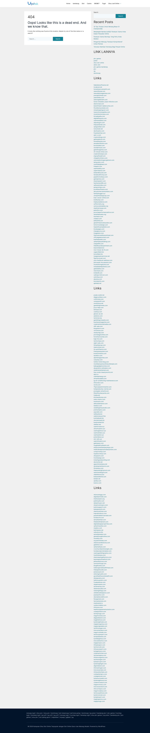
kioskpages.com (99, 229)
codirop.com (98, 312)
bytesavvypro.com (100, 661)
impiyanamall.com (99, 125)
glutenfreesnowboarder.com (103, 223)
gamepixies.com (99, 179)
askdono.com (98, 316)
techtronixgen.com (100, 628)
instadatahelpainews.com (102, 266)
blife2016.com (98, 221)
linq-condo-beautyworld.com (103, 372)
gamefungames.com (100, 150)
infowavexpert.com (100, 649)
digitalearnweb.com (100, 497)
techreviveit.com (99, 647)
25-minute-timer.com (101, 152)
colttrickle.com (98, 299)
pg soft (44, 715)
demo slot (97, 65)
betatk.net (97, 479)
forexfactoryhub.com (101, 337)
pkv (95, 69)
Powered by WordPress (97, 726)
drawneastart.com (100, 181)
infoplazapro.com (99, 645)
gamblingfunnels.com (101, 305)
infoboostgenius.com (100, 657)
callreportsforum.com (101, 275)
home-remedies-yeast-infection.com (106, 102)
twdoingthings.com (100, 590)
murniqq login (74, 715)
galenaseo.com (99, 443)
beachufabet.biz (99, 248)
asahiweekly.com (99, 168)
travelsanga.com (99, 458)
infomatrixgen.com (100, 668)
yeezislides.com (99, 97)
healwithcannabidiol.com (102, 227)
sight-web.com (98, 343)
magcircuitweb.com (100, 632)
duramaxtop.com (99, 586)
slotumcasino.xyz (99, 428)
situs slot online (99, 63)
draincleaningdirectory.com (103, 557)
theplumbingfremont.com (102, 470)
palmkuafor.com (99, 501)
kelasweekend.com (100, 476)
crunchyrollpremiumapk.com (103, 549)
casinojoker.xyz (99, 435)
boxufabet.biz (98, 254)
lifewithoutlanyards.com (101, 393)
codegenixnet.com (100, 676)
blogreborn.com (99, 328)
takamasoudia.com (100, 588)
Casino (89, 3)
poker (95, 60)
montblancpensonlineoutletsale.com (105, 364)
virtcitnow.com (98, 330)
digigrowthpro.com (100, 297)
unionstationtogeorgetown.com (104, 160)
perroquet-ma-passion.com (103, 262)
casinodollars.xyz (99, 433)
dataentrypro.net (99, 503)
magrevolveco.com (100, 684)
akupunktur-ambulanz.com (102, 368)
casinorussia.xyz (99, 426)
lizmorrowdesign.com (101, 225)
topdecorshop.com (100, 454)
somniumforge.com (100, 563)
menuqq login (30, 713)
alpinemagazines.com (101, 357)
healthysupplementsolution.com (104, 609)
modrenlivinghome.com (101, 264)
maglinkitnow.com (100, 620)
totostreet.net (98, 129)
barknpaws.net (98, 530)
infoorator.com (98, 383)
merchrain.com (98, 271)
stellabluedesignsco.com (102, 593)
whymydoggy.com (100, 494)
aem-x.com (97, 135)
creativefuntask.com (100, 154)
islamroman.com (99, 347)
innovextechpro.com (100, 630)
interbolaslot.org (99, 499)
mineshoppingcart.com (101, 110)
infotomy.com (98, 607)
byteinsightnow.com (100, 680)
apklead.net (97, 283)
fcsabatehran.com (99, 582)
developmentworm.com (101, 466)
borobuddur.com (99, 145)
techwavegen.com (100, 659)
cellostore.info (98, 532)
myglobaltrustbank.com (101, 445)
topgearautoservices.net (102, 256)
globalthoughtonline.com (102, 536)
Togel (104, 3)
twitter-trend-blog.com (101, 362)
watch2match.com (100, 441)
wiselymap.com (99, 332)
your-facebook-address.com (103, 260)
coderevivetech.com (100, 682)
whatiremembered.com (101, 370)
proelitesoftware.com (101, 189)
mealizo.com (98, 528)
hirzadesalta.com (99, 116)
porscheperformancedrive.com (104, 212)
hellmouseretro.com (100, 580)
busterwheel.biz (99, 422)
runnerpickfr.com (99, 301)
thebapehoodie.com (100, 570)
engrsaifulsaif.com (100, 156)
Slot (83, 3)
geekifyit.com (98, 545)
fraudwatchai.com (99, 133)
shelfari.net (97, 424)
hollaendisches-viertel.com (102, 389)
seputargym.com (99, 122)
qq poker (93, 713)
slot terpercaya (64, 713)
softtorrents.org (99, 204)
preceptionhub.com (100, 95)
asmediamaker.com (100, 534)
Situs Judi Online (113, 3)
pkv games (97, 58)
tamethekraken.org (100, 214)
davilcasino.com (99, 131)
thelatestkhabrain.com (101, 522)
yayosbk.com (98, 412)
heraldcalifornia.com (100, 175)
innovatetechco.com (100, 641)
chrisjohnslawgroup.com (102, 195)
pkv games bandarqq (101, 67)
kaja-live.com (98, 339)
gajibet (68, 717)
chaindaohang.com (100, 376)
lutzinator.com (98, 216)
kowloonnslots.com (100, 353)
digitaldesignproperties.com (103, 524)
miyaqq (62, 717)
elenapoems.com (99, 578)
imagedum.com (99, 233)
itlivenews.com (98, 468)
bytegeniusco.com (100, 651)
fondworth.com (99, 517)
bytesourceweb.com (100, 678)
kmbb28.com (98, 273)
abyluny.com (98, 279)
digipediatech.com (100, 618)
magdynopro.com (99, 643)
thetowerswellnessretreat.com (103, 235)
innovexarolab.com (100, 670)
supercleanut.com (99, 170)
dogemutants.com (100, 584)
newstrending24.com (100, 472)
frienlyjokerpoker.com (101, 351)
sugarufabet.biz (99, 252)
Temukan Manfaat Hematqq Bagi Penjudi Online (109, 47)
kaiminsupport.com (100, 507)
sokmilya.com (98, 277)
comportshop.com (100, 451)
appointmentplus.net (100, 464)
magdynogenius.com (100, 624)
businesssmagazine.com (102, 322)
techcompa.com (99, 341)
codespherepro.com (100, 674)
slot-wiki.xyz (98, 439)
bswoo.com (97, 483)
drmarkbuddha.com (100, 378)
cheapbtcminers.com (100, 158)
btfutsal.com (98, 309)
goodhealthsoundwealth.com (103, 576)
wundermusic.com (100, 147)
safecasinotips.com (100, 185)
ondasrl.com (98, 218)
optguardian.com (99, 127)
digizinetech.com (99, 666)
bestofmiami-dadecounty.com (103, 106)
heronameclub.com (100, 601)
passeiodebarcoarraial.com (102, 515)
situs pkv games (96, 715)
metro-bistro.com (99, 399)
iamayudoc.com (99, 162)
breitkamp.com (99, 200)
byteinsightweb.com (100, 622)
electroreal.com (99, 104)
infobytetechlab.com (100, 672)
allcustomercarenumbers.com (103, 191)
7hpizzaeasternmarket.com (102, 387)
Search (96, 12)
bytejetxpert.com (99, 697)
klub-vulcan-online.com (101, 198)
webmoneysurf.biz (100, 416)
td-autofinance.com (100, 349)
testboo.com (98, 406)
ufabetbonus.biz (99, 474)
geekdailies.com (99, 269)
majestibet (55, 717)
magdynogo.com (99, 701)
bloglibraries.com (99, 565)
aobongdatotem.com (100, 99)
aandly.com (97, 481)
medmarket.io (98, 603)
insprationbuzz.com (100, 513)
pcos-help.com (98, 307)
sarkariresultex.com (100, 526)
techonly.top (98, 318)
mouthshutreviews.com (101, 114)
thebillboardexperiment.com (103, 246)
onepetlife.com (98, 243)
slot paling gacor (44, 717)
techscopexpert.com (100, 634)
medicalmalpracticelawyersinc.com (105, 449)
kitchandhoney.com (100, 397)
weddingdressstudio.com (102, 408)
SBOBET (96, 3)
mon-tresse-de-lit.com (101, 250)
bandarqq (76, 3)
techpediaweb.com (100, 636)
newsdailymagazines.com (102, 93)
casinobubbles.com (100, 120)
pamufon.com (98, 210)
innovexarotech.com (100, 687)
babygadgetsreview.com (102, 366)
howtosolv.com (99, 401)
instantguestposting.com (102, 460)
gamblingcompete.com (101, 320)
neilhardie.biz (98, 414)
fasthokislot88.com (100, 183)
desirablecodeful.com (101, 597)
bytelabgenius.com (100, 639)
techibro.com (98, 355)
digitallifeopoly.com (100, 118)
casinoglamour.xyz (100, 431)
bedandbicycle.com (100, 173)
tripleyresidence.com (100, 202)
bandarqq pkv (101, 713)
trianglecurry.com (99, 231)
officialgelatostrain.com (101, 237)
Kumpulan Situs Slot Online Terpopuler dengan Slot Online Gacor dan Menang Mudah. (61, 726)
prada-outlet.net (99, 295)
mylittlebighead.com (100, 164)
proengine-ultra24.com (101, 391)
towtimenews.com (100, 555)
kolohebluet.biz (99, 418)
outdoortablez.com (100, 605)
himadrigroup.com (100, 345)
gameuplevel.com (99, 139)
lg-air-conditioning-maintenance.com (106, 380)
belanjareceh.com (99, 509)
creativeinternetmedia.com (102, 324)
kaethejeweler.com (100, 239)
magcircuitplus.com (100, 691)
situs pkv (40, 713)
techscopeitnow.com (100, 693)
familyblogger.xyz (99, 193)
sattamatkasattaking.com (102, 241)
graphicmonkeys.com (101, 177)
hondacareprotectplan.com (102, 551)
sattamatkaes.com (100, 547)
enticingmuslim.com (100, 574)
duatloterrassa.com (100, 208)
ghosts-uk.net (98, 314)
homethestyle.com (100, 141)
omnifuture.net (98, 303)
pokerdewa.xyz (99, 437)
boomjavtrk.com (99, 281)
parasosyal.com (99, 572)
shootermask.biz (99, 420)
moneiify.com (98, 538)
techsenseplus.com (100, 655)
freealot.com (98, 166)
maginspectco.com (100, 699)
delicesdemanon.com (101, 403)
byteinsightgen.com (100, 664)
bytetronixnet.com (100, 695)
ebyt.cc (96, 374)
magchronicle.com (100, 616)
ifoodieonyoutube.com (101, 108)
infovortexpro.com (100, 689)
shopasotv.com (99, 456)
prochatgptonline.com (101, 335)
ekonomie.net (98, 462)
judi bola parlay (75, 713)
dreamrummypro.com (101, 505)
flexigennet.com (99, 599)
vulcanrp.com (98, 360)
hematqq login (35, 715)
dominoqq (97, 73)
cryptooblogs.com (100, 137)
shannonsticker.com (100, 511)
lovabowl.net (98, 87)
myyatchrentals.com (100, 540)
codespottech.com (100, 611)
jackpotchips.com (99, 187)
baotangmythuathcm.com (102, 559)
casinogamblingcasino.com (102, 553)
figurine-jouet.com (100, 258)
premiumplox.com (99, 410)
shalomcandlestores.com (102, 542)
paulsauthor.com (99, 595)
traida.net (97, 395)
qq (94, 71)
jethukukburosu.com (100, 561)
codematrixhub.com (100, 653)
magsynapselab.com (100, 626)
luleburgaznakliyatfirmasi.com (103, 568)
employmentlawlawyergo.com (103, 447)
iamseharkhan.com (100, 520)
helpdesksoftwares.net (101, 85)
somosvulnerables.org (101, 206)
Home (68, 3)
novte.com (97, 385)
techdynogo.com (99, 613)
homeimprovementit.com (102, 89)
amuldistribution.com (100, 143)
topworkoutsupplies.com (102, 112)
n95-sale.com (98, 326)
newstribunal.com (99, 91)
